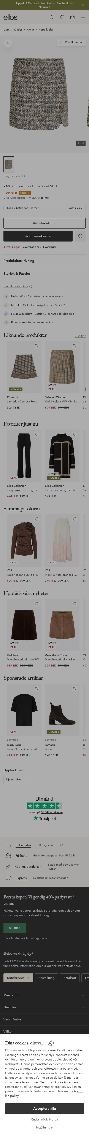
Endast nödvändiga (44, 1119)
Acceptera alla (44, 1108)
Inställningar (44, 1127)
